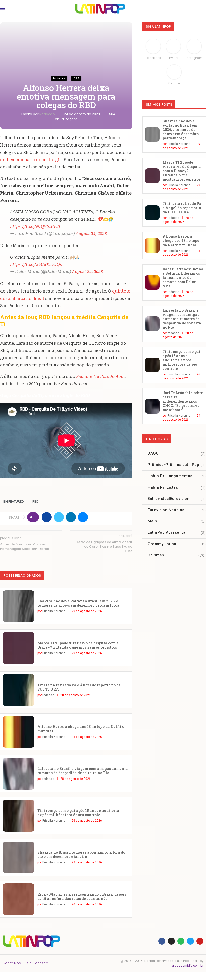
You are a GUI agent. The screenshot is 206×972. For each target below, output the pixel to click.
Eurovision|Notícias (177, 509)
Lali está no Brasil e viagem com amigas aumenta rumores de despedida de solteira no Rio (82, 770)
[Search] (201, 9)
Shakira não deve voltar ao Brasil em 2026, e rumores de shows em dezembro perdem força (78, 603)
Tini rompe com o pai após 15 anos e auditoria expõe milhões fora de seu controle (78, 812)
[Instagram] (171, 941)
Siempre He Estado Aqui (100, 376)
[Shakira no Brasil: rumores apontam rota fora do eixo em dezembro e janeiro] (18, 857)
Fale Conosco (36, 963)
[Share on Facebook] (47, 517)
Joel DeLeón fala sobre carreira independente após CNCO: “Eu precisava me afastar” (183, 401)
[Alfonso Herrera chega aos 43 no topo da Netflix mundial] (18, 732)
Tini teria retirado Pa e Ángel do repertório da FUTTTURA (79, 687)
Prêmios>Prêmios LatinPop (177, 464)
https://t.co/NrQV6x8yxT (35, 226)
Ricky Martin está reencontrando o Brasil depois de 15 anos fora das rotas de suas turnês (81, 896)
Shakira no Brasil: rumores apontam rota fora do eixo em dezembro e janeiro (81, 854)
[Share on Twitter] (59, 517)
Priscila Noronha (53, 611)
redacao (47, 114)
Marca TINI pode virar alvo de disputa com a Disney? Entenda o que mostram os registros (78, 645)
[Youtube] (199, 941)
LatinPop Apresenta (177, 532)
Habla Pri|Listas (177, 487)
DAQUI (177, 453)
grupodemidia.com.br (187, 965)
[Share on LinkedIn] (71, 517)
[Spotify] (180, 941)
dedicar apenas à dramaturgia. (31, 159)
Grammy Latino (177, 543)
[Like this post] (34, 517)
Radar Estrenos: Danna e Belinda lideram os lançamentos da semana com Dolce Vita (183, 277)
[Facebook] (161, 941)
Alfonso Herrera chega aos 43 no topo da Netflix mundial (80, 728)
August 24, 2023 (91, 233)
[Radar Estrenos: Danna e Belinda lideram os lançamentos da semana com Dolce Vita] (152, 282)
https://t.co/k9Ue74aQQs (36, 264)
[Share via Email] (83, 517)
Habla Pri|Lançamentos (177, 475)
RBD (35, 501)
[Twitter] (190, 941)
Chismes (177, 555)
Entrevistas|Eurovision (177, 498)
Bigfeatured (13, 501)
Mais (177, 521)
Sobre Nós (12, 963)
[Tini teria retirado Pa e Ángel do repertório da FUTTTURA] (18, 690)
